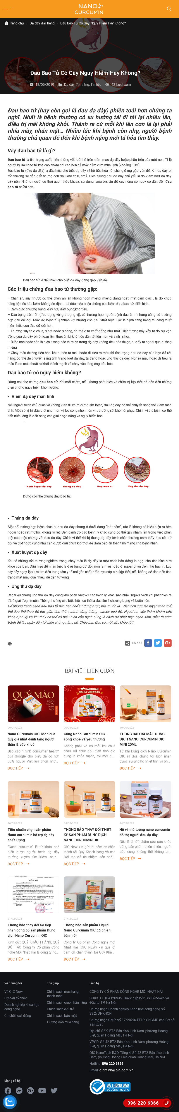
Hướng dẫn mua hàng (63, 1022)
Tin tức (96, 85)
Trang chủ (16, 23)
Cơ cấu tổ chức (15, 998)
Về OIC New (13, 992)
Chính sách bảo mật (62, 1016)
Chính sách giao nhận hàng (67, 1002)
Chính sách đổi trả (60, 1009)
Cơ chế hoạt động (17, 1016)
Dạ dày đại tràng (42, 23)
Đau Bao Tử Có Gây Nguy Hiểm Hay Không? (93, 23)
